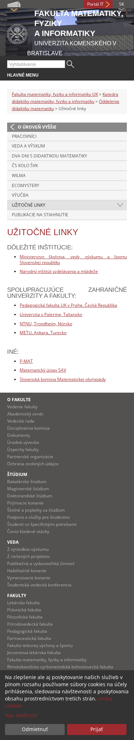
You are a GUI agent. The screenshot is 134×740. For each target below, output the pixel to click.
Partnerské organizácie (30, 457)
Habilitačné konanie (26, 571)
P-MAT (26, 361)
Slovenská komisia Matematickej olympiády (63, 379)
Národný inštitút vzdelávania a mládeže (59, 271)
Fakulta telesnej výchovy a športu (40, 645)
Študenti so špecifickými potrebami (41, 524)
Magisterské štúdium (28, 489)
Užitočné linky (28, 205)
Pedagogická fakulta (27, 631)
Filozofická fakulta (25, 617)
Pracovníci (24, 136)
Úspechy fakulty (23, 449)
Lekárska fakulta (23, 603)
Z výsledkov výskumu (28, 549)
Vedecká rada (20, 421)
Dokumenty (18, 435)
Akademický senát (25, 414)
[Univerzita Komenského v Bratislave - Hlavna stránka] (17, 33)
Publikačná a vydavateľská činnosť (40, 563)
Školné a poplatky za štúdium (36, 510)
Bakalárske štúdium (26, 481)
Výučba (20, 195)
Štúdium (17, 474)
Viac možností (21, 715)
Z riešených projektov (28, 556)
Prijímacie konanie (25, 503)
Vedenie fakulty (22, 407)
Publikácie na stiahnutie (40, 215)
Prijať (96, 729)
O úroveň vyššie (37, 127)
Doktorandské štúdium (29, 496)
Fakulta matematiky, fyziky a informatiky (46, 660)
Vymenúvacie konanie (28, 578)
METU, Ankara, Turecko (43, 333)
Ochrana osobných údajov (33, 464)
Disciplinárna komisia (28, 428)
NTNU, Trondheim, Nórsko (46, 324)
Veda (13, 542)
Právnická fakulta (24, 610)
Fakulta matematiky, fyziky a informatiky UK (55, 94)
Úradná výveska (23, 442)
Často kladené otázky (28, 531)
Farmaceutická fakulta (29, 638)
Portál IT (95, 4)
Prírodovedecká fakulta (30, 624)
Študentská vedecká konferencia (39, 585)
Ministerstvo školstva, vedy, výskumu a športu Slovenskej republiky (73, 259)
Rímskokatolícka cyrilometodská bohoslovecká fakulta (60, 667)
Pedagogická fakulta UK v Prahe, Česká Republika (68, 305)
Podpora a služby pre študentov (38, 517)
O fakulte (19, 400)
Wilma (19, 175)
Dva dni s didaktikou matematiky (49, 156)
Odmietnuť (35, 729)
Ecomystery (25, 185)
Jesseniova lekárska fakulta (34, 653)
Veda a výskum (28, 146)
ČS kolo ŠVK (25, 165)
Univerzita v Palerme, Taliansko (51, 314)
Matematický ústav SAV (43, 370)
